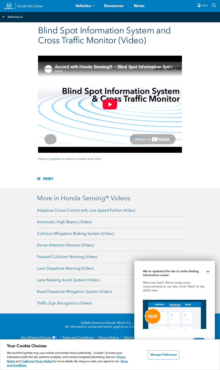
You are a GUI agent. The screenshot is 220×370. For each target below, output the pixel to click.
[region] (110, 354)
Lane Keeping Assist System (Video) (68, 280)
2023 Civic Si (14, 17)
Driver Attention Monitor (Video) (65, 245)
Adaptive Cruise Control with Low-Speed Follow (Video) (86, 211)
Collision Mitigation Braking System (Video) (75, 234)
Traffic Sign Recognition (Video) (64, 303)
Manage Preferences (163, 354)
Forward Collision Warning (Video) (67, 257)
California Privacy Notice (37, 361)
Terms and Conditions (78, 337)
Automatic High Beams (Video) (64, 222)
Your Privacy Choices (36, 337)
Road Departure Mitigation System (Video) (74, 292)
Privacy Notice (108, 337)
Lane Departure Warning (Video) (65, 269)
